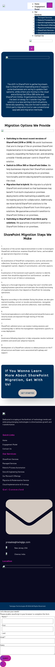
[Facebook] (7, 429)
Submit (5, 658)
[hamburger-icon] (49, 5)
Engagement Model (40, 7)
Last (4, 633)
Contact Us (39, 35)
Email (2, 637)
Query (2, 645)
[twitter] (10, 429)
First (4, 625)
